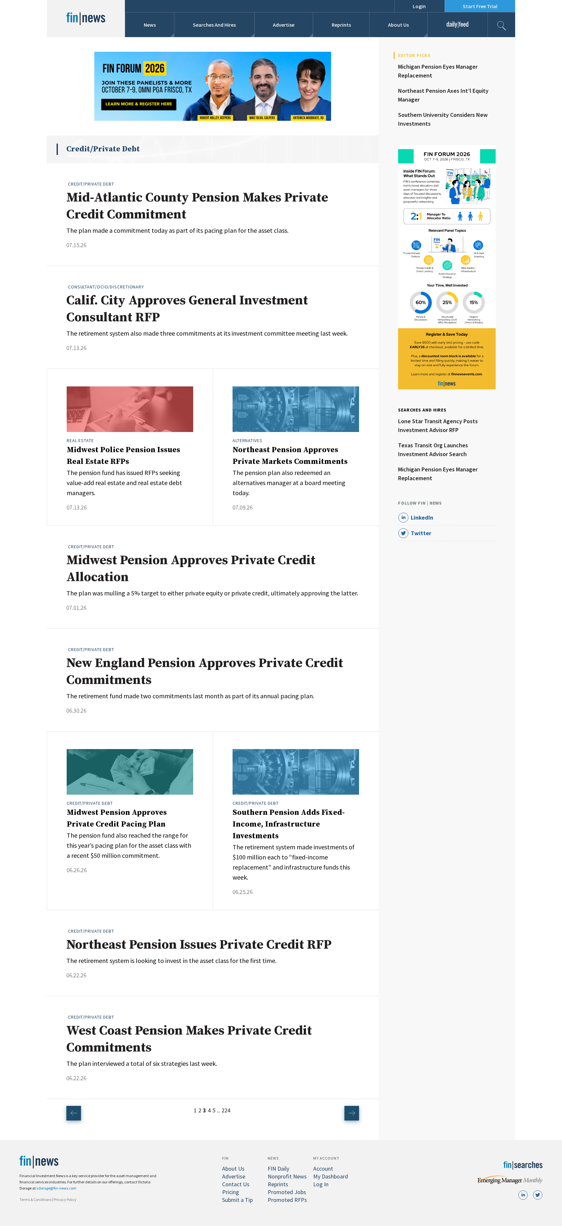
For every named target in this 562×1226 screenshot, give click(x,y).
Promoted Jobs (287, 1192)
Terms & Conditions (35, 1199)
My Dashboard (330, 1176)
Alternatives (247, 440)
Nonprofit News (287, 1176)
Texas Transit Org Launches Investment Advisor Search (433, 449)
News (150, 24)
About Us (398, 24)
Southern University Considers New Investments (443, 119)
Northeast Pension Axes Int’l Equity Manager (443, 95)
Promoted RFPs (287, 1200)
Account (323, 1168)
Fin (225, 1158)
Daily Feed (457, 24)
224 (225, 1110)
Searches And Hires (214, 24)
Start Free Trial (480, 6)
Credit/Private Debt (91, 184)
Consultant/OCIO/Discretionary (106, 287)
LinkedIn (422, 517)
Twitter (421, 533)
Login (419, 6)
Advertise (283, 24)
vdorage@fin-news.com (56, 1188)
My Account (326, 1158)
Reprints (341, 24)
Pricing (230, 1192)
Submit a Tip (237, 1200)
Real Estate (80, 440)
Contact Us (235, 1184)
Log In (320, 1184)
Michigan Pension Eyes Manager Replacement (437, 71)
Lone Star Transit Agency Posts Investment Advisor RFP (438, 425)
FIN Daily (278, 1168)
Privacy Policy (65, 1199)
